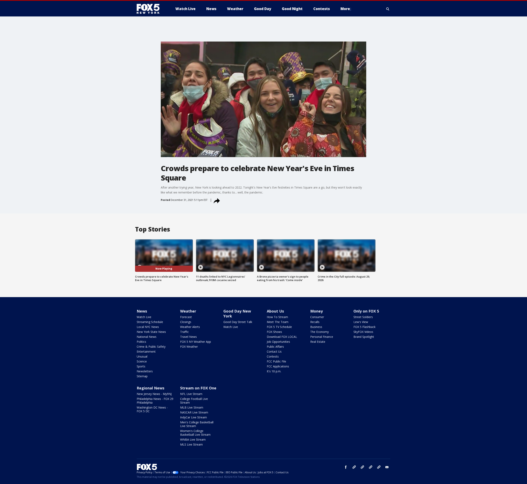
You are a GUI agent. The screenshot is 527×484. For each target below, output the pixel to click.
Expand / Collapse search (387, 9)
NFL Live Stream (191, 394)
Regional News (150, 388)
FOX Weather (189, 347)
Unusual (142, 356)
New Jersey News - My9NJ (154, 394)
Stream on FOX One (198, 388)
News (142, 311)
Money (316, 311)
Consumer (317, 317)
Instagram (354, 467)
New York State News (151, 332)
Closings (185, 322)
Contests (273, 356)
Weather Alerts (190, 327)
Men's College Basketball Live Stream (196, 424)
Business (316, 327)
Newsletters (145, 371)
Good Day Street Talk (237, 322)
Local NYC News (148, 327)
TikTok (362, 467)
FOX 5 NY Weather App (195, 342)
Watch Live (144, 317)
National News (146, 337)
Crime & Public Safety (151, 347)
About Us (275, 311)
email (387, 467)
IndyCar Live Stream (193, 417)
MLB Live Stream (191, 407)
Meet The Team (277, 322)
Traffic (184, 332)
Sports (141, 366)
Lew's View (360, 322)
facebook (346, 467)
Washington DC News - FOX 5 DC (152, 409)
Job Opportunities (278, 342)
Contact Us (274, 351)
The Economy (319, 332)
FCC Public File (276, 361)
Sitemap (142, 376)
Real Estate (317, 342)
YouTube (370, 467)
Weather (188, 311)
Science (142, 361)
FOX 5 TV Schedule (279, 327)
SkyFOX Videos (363, 332)
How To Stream (277, 317)
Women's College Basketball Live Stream (195, 433)
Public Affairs (275, 347)
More (345, 8)
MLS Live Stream (191, 444)
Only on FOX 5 (366, 311)
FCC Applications (278, 366)
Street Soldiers (363, 317)
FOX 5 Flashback (364, 327)
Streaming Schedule (150, 322)
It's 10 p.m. (274, 371)
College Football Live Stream (194, 400)
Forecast (186, 317)
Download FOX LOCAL (282, 337)
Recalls (314, 322)
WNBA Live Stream (193, 439)
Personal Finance (321, 337)
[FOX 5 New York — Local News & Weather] (150, 9)
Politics (141, 342)
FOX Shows (274, 332)
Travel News (188, 337)
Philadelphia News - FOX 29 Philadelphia (155, 400)
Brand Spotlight (363, 337)
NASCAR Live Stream (194, 412)
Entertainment (146, 351)
